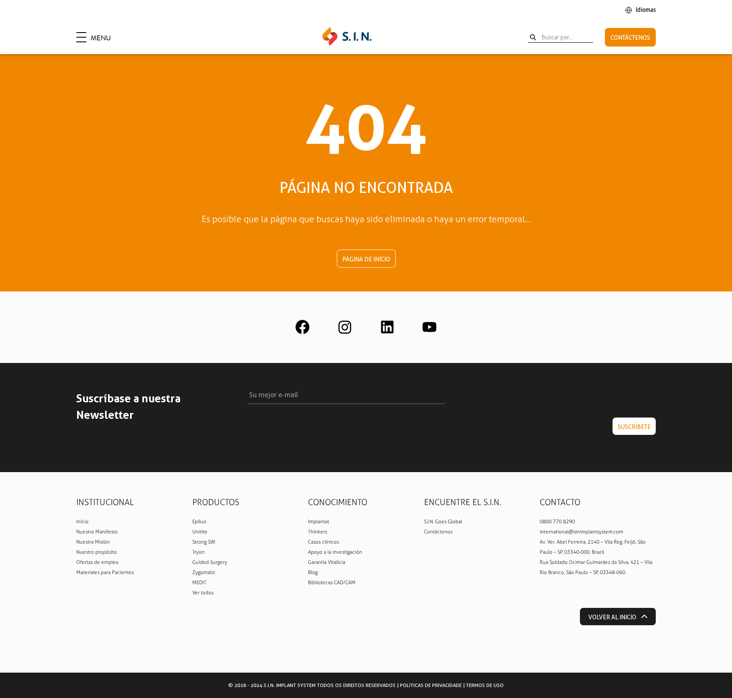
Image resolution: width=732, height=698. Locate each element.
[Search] (533, 37)
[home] (347, 37)
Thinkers (317, 532)
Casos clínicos (323, 542)
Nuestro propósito (96, 552)
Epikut (199, 522)
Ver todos (203, 593)
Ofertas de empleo (97, 562)
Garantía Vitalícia (326, 562)
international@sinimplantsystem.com (581, 532)
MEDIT (199, 582)
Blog (313, 572)
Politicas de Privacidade (431, 685)
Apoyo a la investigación (335, 552)
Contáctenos (438, 532)
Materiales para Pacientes (105, 572)
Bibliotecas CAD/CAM (331, 582)
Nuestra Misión (93, 542)
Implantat (318, 522)
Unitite (200, 532)
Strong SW (203, 542)
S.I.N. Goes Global (443, 522)
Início (82, 522)
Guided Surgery (209, 562)
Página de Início (366, 259)
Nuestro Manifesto (97, 532)
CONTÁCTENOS (630, 37)
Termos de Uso (485, 685)
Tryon (198, 552)
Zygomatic (204, 572)
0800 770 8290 (557, 522)
